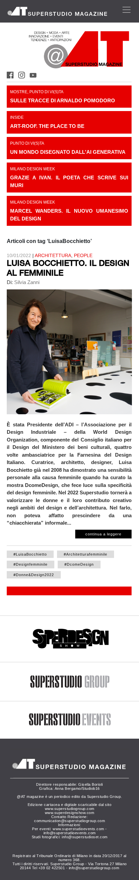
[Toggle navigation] (126, 9)
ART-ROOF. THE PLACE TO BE (47, 126)
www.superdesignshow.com (69, 813)
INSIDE (17, 117)
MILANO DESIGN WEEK (32, 169)
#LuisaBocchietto (30, 554)
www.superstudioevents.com (78, 829)
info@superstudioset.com (85, 837)
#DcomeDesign (79, 564)
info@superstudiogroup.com (94, 868)
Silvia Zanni (26, 282)
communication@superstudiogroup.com (69, 821)
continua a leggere (103, 534)
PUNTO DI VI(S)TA (46, 92)
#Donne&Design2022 (33, 575)
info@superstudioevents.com (70, 833)
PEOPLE (83, 255)
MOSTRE (18, 92)
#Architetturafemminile (85, 554)
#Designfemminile (30, 564)
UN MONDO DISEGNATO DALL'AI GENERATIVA (68, 152)
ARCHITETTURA (53, 255)
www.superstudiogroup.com (69, 809)
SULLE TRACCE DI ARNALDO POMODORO (62, 100)
